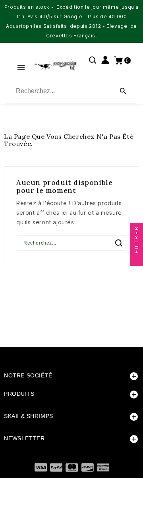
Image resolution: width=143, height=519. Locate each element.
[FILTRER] (136, 259)
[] (119, 243)
